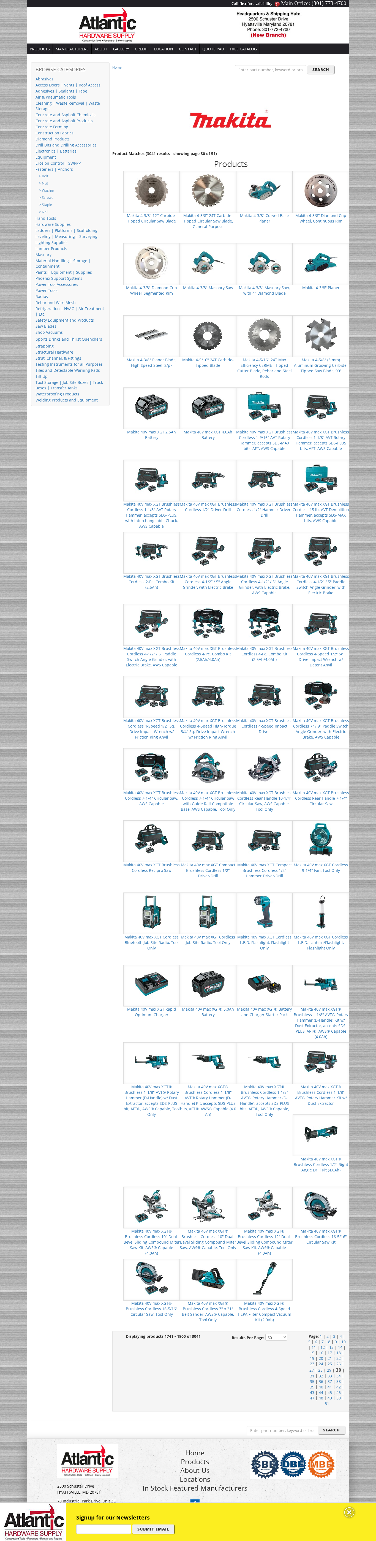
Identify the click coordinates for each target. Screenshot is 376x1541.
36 (321, 1381)
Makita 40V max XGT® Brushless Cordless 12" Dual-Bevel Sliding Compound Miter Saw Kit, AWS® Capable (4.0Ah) (264, 1242)
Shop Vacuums (49, 332)
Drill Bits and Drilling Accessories (66, 145)
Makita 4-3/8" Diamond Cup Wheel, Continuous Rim (320, 218)
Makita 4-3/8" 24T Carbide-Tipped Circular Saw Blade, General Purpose (208, 221)
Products (195, 1461)
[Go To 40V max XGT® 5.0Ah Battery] (208, 983)
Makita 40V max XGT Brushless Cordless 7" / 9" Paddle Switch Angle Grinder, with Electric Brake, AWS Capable (321, 729)
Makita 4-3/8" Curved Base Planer (264, 218)
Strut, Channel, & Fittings (58, 358)
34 (338, 1376)
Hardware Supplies (53, 224)
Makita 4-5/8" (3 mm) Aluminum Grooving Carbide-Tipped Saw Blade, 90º (321, 365)
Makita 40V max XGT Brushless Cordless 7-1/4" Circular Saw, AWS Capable (151, 798)
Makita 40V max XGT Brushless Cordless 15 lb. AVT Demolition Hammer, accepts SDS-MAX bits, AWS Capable (321, 512)
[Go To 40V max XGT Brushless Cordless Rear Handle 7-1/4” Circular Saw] (320, 767)
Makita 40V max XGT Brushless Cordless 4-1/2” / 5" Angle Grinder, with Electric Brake (208, 582)
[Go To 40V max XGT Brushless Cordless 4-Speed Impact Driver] (264, 695)
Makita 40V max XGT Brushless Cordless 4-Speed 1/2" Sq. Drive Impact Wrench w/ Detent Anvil (321, 657)
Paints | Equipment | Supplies (64, 272)
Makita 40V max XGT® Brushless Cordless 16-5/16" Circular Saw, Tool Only (152, 1309)
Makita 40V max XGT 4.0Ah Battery (208, 434)
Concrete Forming (52, 126)
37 (330, 1381)
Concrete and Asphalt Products (64, 120)
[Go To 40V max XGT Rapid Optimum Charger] (151, 983)
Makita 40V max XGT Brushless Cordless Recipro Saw (151, 867)
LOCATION (163, 48)
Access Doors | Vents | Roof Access (68, 85)
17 (330, 1352)
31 (312, 1376)
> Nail (43, 212)
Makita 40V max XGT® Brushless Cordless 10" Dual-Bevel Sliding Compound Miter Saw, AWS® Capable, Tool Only (208, 1239)
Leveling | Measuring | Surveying (66, 236)
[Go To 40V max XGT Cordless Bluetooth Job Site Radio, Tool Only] (151, 911)
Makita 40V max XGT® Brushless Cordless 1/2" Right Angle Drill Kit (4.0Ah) (321, 1164)
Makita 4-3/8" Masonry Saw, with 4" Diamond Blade (264, 290)
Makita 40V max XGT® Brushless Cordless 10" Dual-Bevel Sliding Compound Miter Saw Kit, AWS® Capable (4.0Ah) (152, 1242)
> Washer (46, 190)
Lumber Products (51, 248)
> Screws (46, 197)
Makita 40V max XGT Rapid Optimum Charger (151, 1011)
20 (321, 1358)
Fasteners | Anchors (54, 169)
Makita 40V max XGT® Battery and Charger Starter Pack (264, 1011)
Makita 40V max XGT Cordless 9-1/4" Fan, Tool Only (321, 867)
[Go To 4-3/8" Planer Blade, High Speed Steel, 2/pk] (151, 334)
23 (312, 1363)
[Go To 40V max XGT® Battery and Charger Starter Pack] (264, 983)
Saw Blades (46, 326)
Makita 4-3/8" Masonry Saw (208, 287)
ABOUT (100, 48)
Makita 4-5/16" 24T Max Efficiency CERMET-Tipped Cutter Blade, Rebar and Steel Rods (264, 368)
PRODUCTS (40, 48)
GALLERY (121, 48)
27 (311, 1370)
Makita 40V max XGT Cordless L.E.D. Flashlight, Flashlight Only (264, 942)
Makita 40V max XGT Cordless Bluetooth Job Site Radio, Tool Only (151, 942)
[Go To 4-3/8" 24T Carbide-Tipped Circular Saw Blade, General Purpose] (208, 190)
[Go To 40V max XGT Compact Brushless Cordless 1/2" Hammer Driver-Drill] (264, 839)
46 (338, 1392)
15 (312, 1352)
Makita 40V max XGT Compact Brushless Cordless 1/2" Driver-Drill (208, 870)
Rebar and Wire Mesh (56, 302)
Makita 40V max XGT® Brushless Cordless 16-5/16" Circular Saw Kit (321, 1236)
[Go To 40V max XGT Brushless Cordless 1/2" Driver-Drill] (208, 478)
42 (338, 1387)
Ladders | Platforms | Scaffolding (66, 230)
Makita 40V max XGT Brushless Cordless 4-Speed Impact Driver (264, 726)
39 (312, 1387)
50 (338, 1398)
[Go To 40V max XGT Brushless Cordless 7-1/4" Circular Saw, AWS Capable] (151, 767)
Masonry (43, 254)
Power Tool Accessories (57, 284)
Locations (195, 1479)
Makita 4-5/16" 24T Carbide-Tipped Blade (208, 362)
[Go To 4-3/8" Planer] (320, 262)
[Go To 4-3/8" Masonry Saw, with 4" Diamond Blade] (264, 262)
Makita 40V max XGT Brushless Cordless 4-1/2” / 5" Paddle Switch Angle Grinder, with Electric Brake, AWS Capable (151, 657)
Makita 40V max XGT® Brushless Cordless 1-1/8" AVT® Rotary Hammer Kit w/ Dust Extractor (321, 1095)
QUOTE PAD (213, 48)
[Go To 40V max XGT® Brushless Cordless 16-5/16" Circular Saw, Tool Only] (151, 1277)
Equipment (46, 157)
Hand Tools (46, 218)
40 (321, 1387)
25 (330, 1363)
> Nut (43, 183)
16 (321, 1352)
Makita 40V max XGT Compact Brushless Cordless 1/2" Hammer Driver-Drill (264, 870)
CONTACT (188, 48)
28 (320, 1370)
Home (117, 67)
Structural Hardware (54, 352)
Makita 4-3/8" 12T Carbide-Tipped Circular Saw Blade (151, 218)
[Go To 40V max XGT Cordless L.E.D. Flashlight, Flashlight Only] (264, 911)
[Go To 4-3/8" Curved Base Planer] (264, 190)
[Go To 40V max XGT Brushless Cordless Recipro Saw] (151, 839)
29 (329, 1370)
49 (330, 1398)
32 (321, 1376)
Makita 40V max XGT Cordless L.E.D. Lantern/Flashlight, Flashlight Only (321, 942)
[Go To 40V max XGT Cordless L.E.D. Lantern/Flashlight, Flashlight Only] (320, 911)
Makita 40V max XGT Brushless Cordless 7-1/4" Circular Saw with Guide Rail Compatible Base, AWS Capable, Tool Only (208, 801)
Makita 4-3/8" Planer (321, 287)
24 (321, 1363)
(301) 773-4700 (329, 3)
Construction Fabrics (54, 132)
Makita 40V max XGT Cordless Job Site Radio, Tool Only (208, 939)
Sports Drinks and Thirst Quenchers (69, 339)
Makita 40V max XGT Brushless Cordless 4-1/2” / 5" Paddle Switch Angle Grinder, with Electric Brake (321, 584)
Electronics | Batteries (56, 151)
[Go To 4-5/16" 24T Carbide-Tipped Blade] (208, 334)
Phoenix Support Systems (59, 278)
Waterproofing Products (57, 394)
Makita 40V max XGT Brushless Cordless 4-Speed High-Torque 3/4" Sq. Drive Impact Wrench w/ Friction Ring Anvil (208, 729)
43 (312, 1392)
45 (330, 1392)
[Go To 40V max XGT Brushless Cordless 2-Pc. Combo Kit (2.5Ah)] (151, 551)
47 (312, 1398)
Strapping (45, 346)
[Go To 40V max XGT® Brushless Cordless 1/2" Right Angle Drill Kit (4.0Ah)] (320, 1133)
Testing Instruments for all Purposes (69, 364)
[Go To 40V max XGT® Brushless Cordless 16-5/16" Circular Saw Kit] (320, 1205)
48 (321, 1398)
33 (330, 1376)
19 (312, 1358)
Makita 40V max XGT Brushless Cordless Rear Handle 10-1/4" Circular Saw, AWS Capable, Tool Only (264, 801)
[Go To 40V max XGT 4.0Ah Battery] (208, 406)
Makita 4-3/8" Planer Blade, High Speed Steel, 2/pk (151, 362)
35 (312, 1381)
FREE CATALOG (243, 48)
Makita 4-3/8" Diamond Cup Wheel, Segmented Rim (151, 290)
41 (330, 1387)
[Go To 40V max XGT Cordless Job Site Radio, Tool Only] (208, 911)
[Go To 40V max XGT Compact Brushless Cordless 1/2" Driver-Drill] (208, 839)
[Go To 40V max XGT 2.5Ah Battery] (151, 406)
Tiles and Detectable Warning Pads (68, 370)
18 (338, 1352)
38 (338, 1381)
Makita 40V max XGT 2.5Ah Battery (151, 434)
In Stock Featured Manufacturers (195, 1488)
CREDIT (141, 48)
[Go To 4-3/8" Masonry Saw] (208, 262)
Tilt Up (42, 376)
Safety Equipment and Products (65, 320)
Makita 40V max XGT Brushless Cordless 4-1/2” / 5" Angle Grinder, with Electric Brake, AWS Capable (264, 584)
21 (330, 1358)
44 (321, 1392)
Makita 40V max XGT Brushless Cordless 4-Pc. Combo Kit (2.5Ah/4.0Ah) (208, 654)
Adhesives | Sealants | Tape (61, 91)
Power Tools (47, 290)
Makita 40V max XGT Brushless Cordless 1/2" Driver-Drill (208, 506)
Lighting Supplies (51, 242)
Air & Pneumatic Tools (56, 97)
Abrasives (44, 79)
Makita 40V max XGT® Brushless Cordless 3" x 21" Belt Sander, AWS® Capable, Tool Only (208, 1311)
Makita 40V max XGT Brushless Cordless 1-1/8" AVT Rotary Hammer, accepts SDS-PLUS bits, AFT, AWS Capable (321, 440)
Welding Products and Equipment (67, 400)
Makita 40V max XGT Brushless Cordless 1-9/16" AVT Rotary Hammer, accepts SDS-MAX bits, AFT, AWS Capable (264, 440)
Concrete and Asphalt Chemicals (66, 114)
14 (340, 1347)
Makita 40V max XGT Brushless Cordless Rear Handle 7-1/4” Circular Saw (321, 798)
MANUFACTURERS (72, 48)
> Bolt (43, 176)
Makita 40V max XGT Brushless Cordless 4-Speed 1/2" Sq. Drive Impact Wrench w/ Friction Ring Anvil (151, 729)
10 (343, 1341)
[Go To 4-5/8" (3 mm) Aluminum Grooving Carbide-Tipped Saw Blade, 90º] (320, 334)
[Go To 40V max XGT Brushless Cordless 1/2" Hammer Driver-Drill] (264, 478)
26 (338, 1363)
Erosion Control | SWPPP (58, 163)
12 (322, 1347)
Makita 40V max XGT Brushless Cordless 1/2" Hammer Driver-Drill (264, 509)
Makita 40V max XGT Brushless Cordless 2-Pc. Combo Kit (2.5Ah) (151, 582)
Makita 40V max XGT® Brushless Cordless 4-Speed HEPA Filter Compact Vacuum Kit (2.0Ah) (264, 1311)
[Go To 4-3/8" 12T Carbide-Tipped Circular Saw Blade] (151, 190)
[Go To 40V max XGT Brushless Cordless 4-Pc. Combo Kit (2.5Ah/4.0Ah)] (208, 623)
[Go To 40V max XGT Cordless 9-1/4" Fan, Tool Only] (320, 839)
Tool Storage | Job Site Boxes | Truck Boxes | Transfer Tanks (69, 385)
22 (338, 1358)
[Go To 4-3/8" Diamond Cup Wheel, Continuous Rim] (320, 190)
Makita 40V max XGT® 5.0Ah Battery (208, 1011)
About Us (195, 1470)
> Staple (45, 204)
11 (314, 1347)
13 (331, 1347)
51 (327, 1403)
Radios (42, 296)
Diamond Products (53, 139)
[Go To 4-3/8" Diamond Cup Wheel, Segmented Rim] (151, 262)
